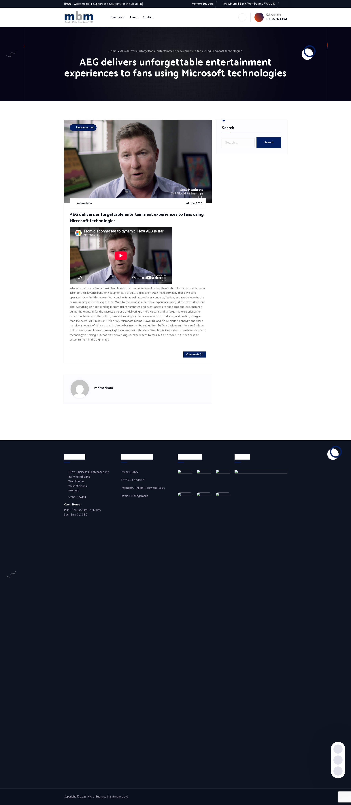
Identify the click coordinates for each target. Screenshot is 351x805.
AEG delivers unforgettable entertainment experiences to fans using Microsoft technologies (181, 51)
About (134, 17)
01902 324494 (276, 19)
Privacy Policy (129, 472)
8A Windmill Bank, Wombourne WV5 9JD (249, 3)
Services (116, 17)
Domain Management (134, 496)
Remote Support (202, 3)
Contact (148, 17)
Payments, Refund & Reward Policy (143, 488)
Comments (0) (194, 354)
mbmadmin (103, 388)
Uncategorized (85, 127)
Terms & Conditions (133, 480)
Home (112, 51)
